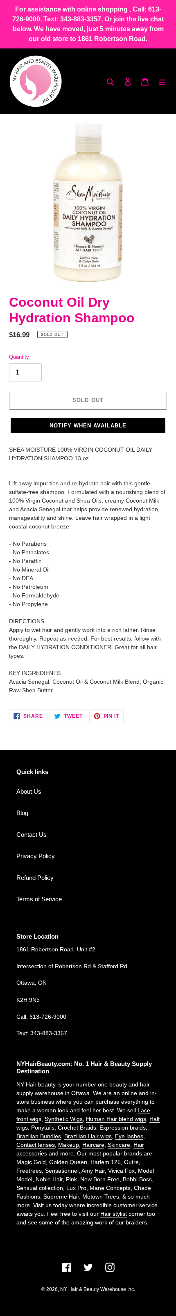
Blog (22, 812)
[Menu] (162, 81)
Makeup (68, 1144)
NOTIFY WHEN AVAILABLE (88, 426)
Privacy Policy (35, 855)
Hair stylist (113, 1213)
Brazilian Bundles (38, 1136)
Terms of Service (39, 899)
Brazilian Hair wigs (88, 1136)
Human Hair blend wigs (116, 1119)
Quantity (19, 357)
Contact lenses (35, 1144)
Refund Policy (35, 877)
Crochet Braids (77, 1127)
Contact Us (31, 834)
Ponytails (42, 1127)
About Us (28, 791)
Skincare (119, 1144)
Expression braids (122, 1127)
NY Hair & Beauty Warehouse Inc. (97, 1289)
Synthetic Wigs (64, 1119)
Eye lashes (129, 1136)
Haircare (93, 1144)
